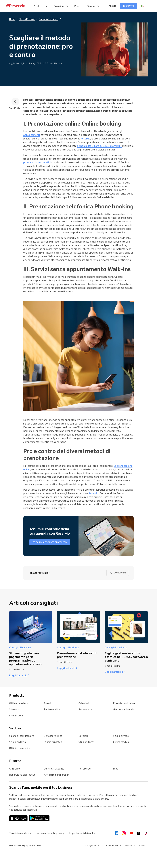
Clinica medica (121, 741)
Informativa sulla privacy (50, 833)
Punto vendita (52, 709)
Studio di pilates (53, 741)
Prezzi (47, 703)
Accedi (113, 6)
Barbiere (83, 735)
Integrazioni (16, 715)
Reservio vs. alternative (22, 774)
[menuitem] (40, 6)
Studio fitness (86, 741)
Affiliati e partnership (56, 774)
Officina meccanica (19, 748)
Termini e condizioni (20, 833)
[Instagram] (124, 833)
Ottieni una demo (19, 703)
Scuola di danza (17, 741)
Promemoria (85, 709)
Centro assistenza (54, 768)
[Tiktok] (146, 833)
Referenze (84, 768)
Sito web (14, 709)
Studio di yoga (121, 735)
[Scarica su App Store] (18, 818)
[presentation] (144, 6)
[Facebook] (116, 833)
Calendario (84, 703)
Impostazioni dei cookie (82, 833)
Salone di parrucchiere (21, 735)
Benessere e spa (53, 735)
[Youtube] (131, 833)
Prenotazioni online (124, 703)
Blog (115, 768)
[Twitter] (138, 833)
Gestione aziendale (123, 709)
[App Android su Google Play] (39, 818)
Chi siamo (14, 768)
